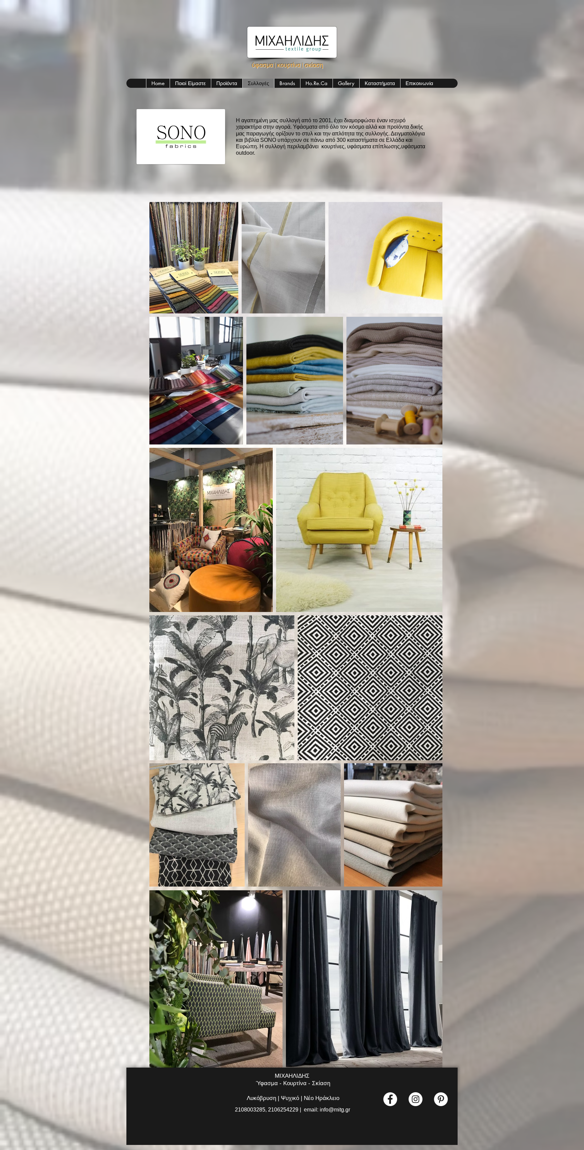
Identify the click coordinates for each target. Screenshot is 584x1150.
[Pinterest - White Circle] (441, 1099)
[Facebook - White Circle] (390, 1099)
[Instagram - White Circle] (415, 1099)
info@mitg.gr (335, 1110)
